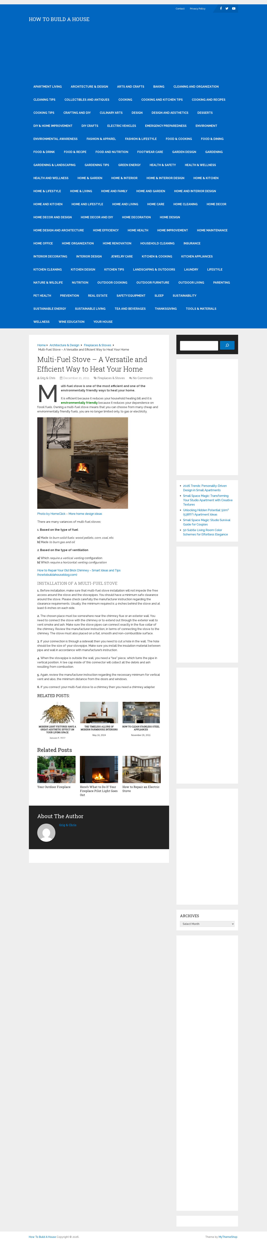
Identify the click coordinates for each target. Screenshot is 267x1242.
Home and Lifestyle (87, 204)
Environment (206, 126)
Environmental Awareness (55, 139)
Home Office (43, 243)
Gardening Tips (97, 165)
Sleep (159, 295)
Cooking (125, 99)
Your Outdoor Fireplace (53, 787)
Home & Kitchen (206, 178)
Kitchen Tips (114, 269)
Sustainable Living (90, 308)
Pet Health (42, 295)
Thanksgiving (166, 308)
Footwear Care (150, 152)
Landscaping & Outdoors (154, 269)
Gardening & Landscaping (54, 165)
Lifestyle (215, 269)
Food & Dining (212, 139)
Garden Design (184, 152)
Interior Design (89, 256)
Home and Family (114, 191)
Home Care (155, 204)
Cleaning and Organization (196, 86)
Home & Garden (90, 178)
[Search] (227, 345)
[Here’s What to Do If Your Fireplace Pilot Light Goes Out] (99, 769)
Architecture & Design (89, 86)
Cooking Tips (43, 112)
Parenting (221, 282)
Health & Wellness (200, 165)
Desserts (205, 112)
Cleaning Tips (44, 99)
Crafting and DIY (77, 112)
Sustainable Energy (49, 308)
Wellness (41, 322)
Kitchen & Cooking (157, 256)
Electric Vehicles (121, 126)
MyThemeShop (228, 1236)
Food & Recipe (75, 152)
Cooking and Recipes (208, 99)
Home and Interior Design (195, 191)
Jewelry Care (122, 256)
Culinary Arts (111, 112)
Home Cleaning (185, 204)
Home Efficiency (106, 230)
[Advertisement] (133, 53)
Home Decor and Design (52, 217)
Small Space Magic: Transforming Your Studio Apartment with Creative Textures (208, 500)
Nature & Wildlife (48, 282)
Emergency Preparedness (166, 126)
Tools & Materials (201, 308)
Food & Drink (44, 152)
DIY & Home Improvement (52, 126)
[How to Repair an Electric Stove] (141, 769)
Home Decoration (136, 217)
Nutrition (80, 282)
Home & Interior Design (165, 178)
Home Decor (216, 204)
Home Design (170, 217)
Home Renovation (117, 243)
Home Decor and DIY (97, 217)
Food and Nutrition (112, 152)
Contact (180, 8)
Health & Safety (163, 165)
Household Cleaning (157, 243)
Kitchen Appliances (197, 256)
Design (137, 112)
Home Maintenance (212, 230)
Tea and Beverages (130, 308)
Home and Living (125, 204)
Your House (103, 322)
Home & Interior (124, 178)
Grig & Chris (47, 378)
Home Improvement (172, 230)
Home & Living (81, 191)
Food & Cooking (179, 139)
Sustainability (184, 295)
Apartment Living (47, 86)
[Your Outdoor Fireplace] (56, 769)
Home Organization (78, 243)
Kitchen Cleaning (47, 269)
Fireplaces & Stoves (111, 378)
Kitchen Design (83, 269)
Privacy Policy (197, 8)
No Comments (143, 378)
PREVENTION (69, 295)
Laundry (191, 269)
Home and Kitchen (47, 204)
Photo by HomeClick (51, 513)
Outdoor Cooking (112, 282)
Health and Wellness (50, 178)
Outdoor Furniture (152, 282)
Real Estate (98, 295)
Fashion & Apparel (101, 139)
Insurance (192, 243)
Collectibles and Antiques (86, 99)
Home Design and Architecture (58, 230)
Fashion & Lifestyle (141, 139)
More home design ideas (85, 513)
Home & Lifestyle (47, 191)
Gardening (214, 152)
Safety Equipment (131, 295)
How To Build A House (59, 19)
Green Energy (129, 165)
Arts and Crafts (130, 86)
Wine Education (71, 322)
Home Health (138, 230)
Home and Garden (150, 191)
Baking (158, 86)
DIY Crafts (90, 126)
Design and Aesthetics (170, 112)
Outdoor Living (191, 282)
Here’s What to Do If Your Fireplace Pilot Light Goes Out (99, 791)
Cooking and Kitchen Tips (162, 99)
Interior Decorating (50, 256)
